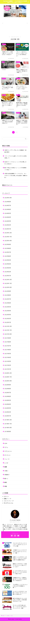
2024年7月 (7, 205)
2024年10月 (8, 198)
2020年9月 (7, 385)
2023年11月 (8, 236)
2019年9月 (7, 431)
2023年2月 (7, 272)
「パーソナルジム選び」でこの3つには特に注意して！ (15, 157)
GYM (5, 443)
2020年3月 (7, 408)
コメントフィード (9, 501)
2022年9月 (7, 291)
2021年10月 (8, 334)
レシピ (6, 463)
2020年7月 (7, 392)
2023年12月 (8, 233)
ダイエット (7, 455)
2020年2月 (7, 412)
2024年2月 (7, 225)
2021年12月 (8, 326)
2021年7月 (7, 346)
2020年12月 (8, 373)
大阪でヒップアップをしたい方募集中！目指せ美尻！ (15, 151)
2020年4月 (7, 404)
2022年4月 (7, 311)
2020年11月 (8, 377)
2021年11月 (8, 330)
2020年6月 (7, 396)
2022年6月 (7, 303)
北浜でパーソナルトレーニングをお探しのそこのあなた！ (15, 163)
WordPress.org (8, 503)
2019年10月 (8, 427)
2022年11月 (8, 283)
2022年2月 (7, 318)
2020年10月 (8, 381)
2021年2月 (7, 365)
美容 (5, 486)
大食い (6, 471)
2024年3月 (7, 221)
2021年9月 (7, 338)
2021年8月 (7, 342)
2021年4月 (7, 357)
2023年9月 (7, 244)
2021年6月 (7, 349)
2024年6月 (7, 209)
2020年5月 (7, 400)
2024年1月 (7, 229)
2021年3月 (7, 361)
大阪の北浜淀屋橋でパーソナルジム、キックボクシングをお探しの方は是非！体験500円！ (15, 175)
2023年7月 (7, 252)
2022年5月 (7, 307)
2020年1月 (7, 416)
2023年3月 (7, 268)
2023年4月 (7, 264)
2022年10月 (8, 287)
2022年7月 (7, 299)
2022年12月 (8, 279)
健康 (5, 467)
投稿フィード (7, 498)
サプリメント (8, 451)
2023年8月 (7, 248)
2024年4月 (7, 217)
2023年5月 (7, 260)
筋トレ (6, 478)
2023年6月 (7, 256)
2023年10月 (8, 240)
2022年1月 (7, 322)
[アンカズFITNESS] (15, 16)
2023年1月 (7, 275)
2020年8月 (7, 388)
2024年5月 (7, 213)
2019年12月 (8, 420)
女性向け (6, 474)
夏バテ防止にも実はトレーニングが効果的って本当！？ (15, 168)
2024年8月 (7, 201)
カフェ (6, 447)
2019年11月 (8, 424)
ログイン (6, 496)
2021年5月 (7, 353)
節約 (5, 482)
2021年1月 (7, 369)
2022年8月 (7, 295)
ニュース (6, 459)
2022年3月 (7, 314)
